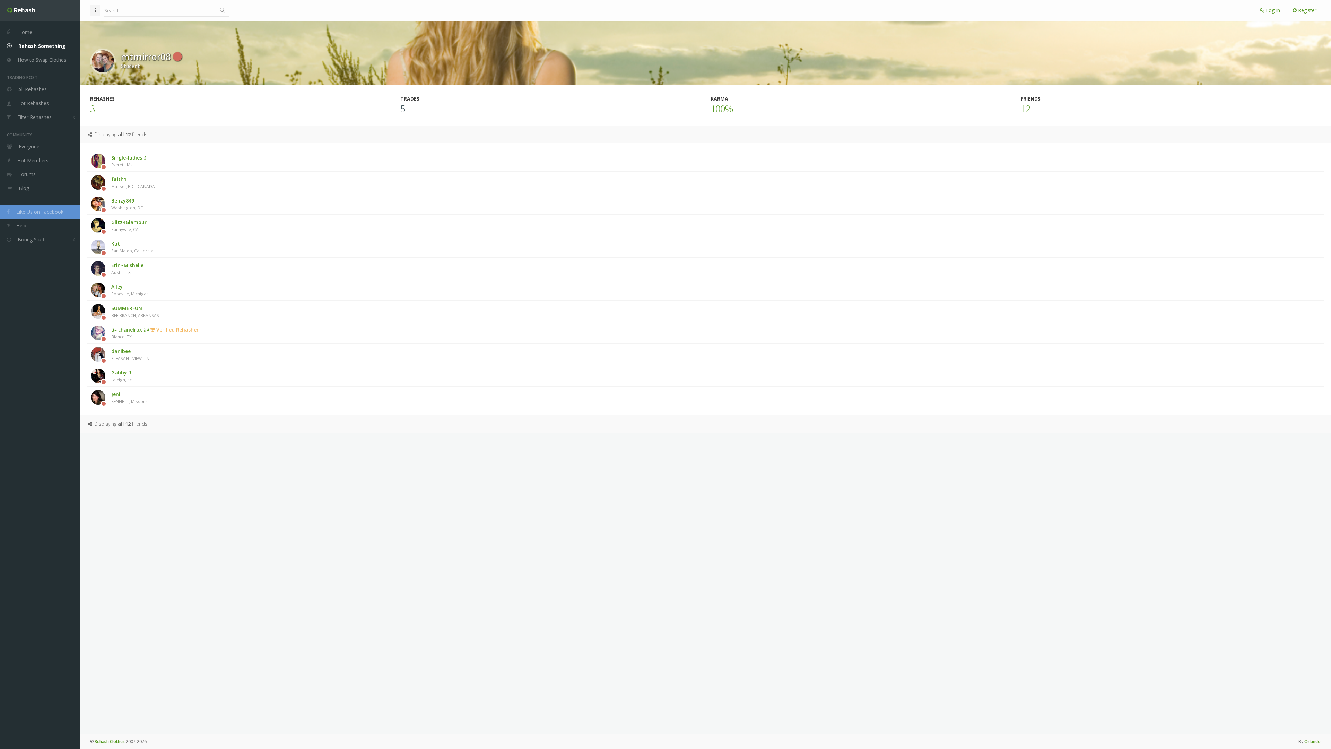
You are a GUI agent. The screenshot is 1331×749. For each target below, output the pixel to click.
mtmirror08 (147, 56)
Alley (130, 289)
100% (722, 108)
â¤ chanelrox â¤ (155, 332)
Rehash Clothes (110, 741)
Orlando (1312, 741)
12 (1025, 108)
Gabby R (121, 375)
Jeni (129, 397)
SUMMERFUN (135, 311)
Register (1306, 10)
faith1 (133, 182)
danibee (130, 354)
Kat (132, 246)
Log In (1272, 10)
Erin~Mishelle (127, 268)
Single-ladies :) (128, 160)
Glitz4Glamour (129, 225)
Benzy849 (127, 203)
